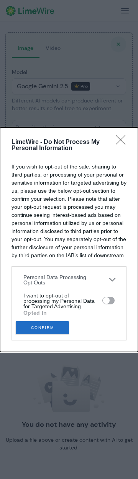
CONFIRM (42, 327)
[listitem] (69, 279)
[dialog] (69, 239)
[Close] (123, 142)
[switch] (108, 300)
